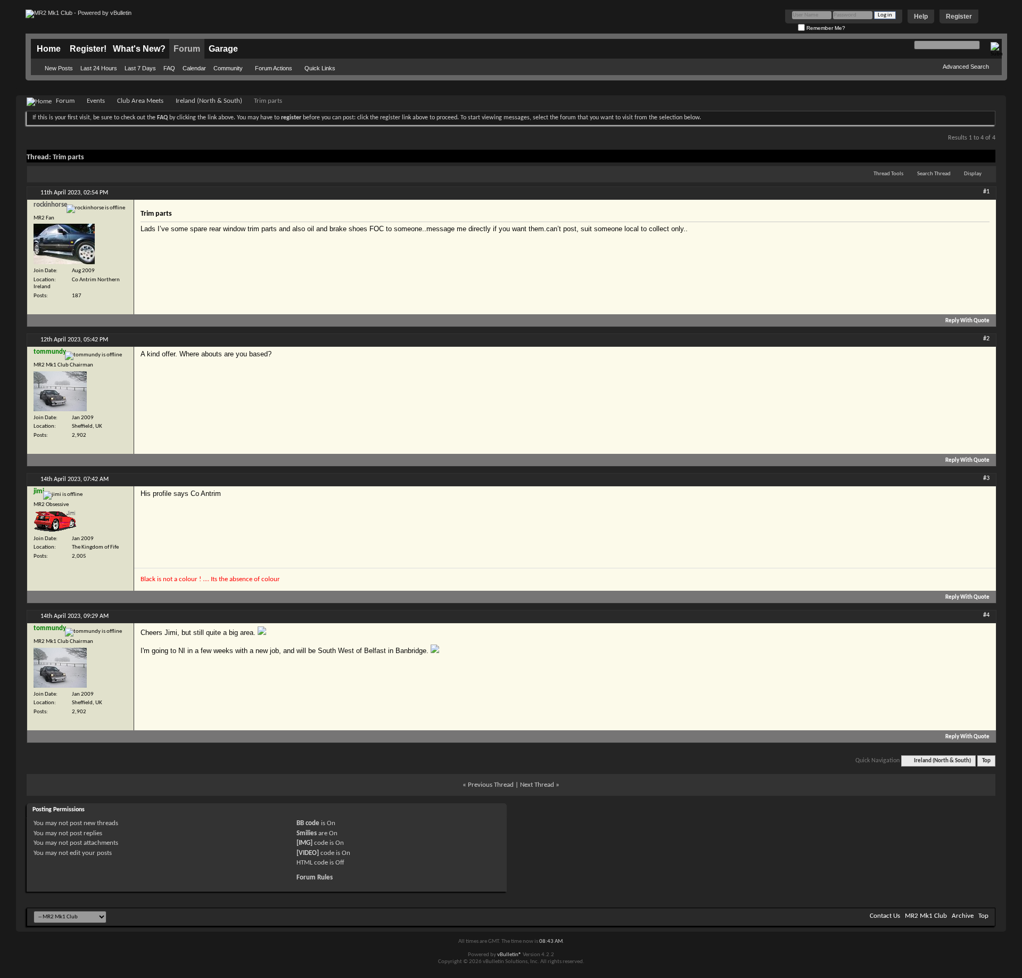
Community (228, 68)
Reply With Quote (967, 321)
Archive (963, 915)
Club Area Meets (140, 100)
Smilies (306, 833)
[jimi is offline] (55, 521)
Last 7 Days (140, 68)
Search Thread (934, 174)
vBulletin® (509, 955)
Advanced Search (966, 66)
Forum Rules (314, 877)
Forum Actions (273, 68)
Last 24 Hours (98, 68)
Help (921, 16)
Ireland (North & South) (209, 100)
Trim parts (68, 157)
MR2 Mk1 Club (926, 915)
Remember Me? (825, 28)
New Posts (59, 68)
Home (49, 48)
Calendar (194, 68)
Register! (88, 48)
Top (986, 761)
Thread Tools (888, 174)
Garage (223, 48)
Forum (187, 48)
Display (973, 174)
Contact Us (885, 915)
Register (959, 16)
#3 (986, 478)
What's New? (139, 48)
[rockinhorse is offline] (64, 244)
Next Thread (537, 784)
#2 (986, 339)
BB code (307, 823)
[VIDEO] (307, 853)
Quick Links (319, 68)
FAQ (169, 68)
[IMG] (304, 843)
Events (96, 100)
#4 (986, 615)
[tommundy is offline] (60, 391)
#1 (986, 192)
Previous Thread (491, 784)
